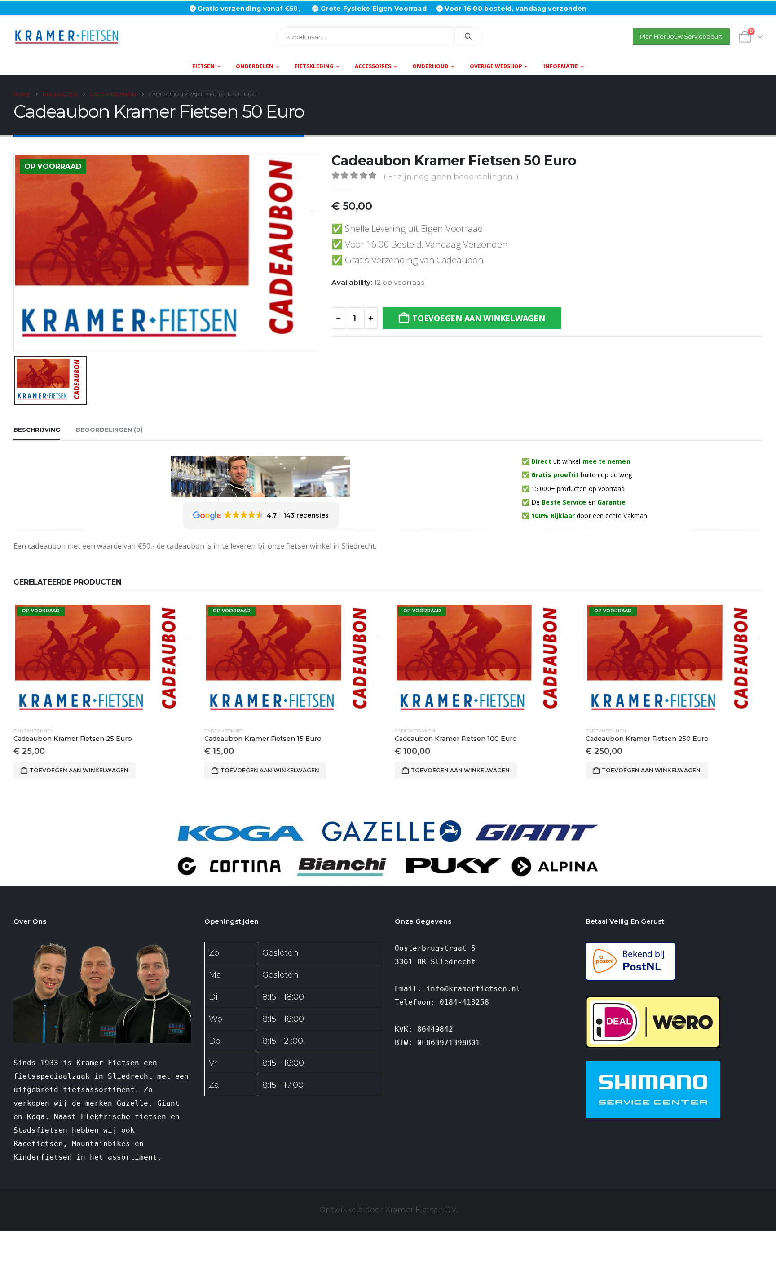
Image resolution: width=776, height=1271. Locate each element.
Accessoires (373, 66)
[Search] (469, 37)
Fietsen (203, 66)
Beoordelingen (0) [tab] (109, 429)
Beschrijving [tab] (36, 429)
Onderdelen (254, 66)
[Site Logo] (69, 36)
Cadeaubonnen (33, 731)
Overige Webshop (496, 66)
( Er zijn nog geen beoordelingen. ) (451, 176)
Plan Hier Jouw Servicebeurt (681, 36)
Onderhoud (430, 66)
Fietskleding (314, 66)
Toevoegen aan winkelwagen (478, 318)
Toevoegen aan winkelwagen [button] (79, 770)
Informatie (560, 66)
